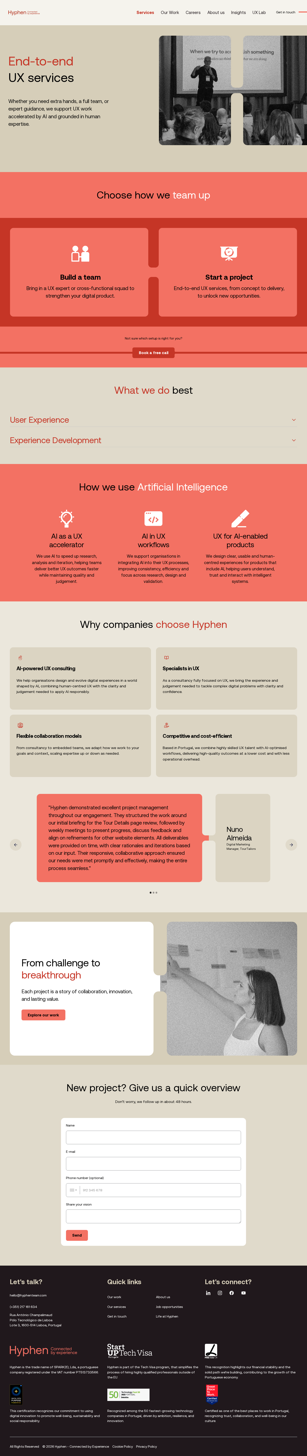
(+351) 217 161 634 (23, 1307)
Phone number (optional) (85, 1178)
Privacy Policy (146, 1446)
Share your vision (79, 1204)
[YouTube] (243, 1294)
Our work (114, 1297)
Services (145, 12)
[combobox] (73, 1190)
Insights (238, 12)
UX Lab (259, 12)
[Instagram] (220, 1294)
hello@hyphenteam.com (28, 1295)
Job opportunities (169, 1307)
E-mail (70, 1151)
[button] (16, 845)
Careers (193, 12)
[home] (24, 12)
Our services (116, 1307)
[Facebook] (231, 1294)
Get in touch (117, 1316)
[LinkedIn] (208, 1294)
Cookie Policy (122, 1446)
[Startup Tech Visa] (129, 1351)
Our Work (170, 12)
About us (216, 12)
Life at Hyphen (167, 1316)
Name (70, 1125)
